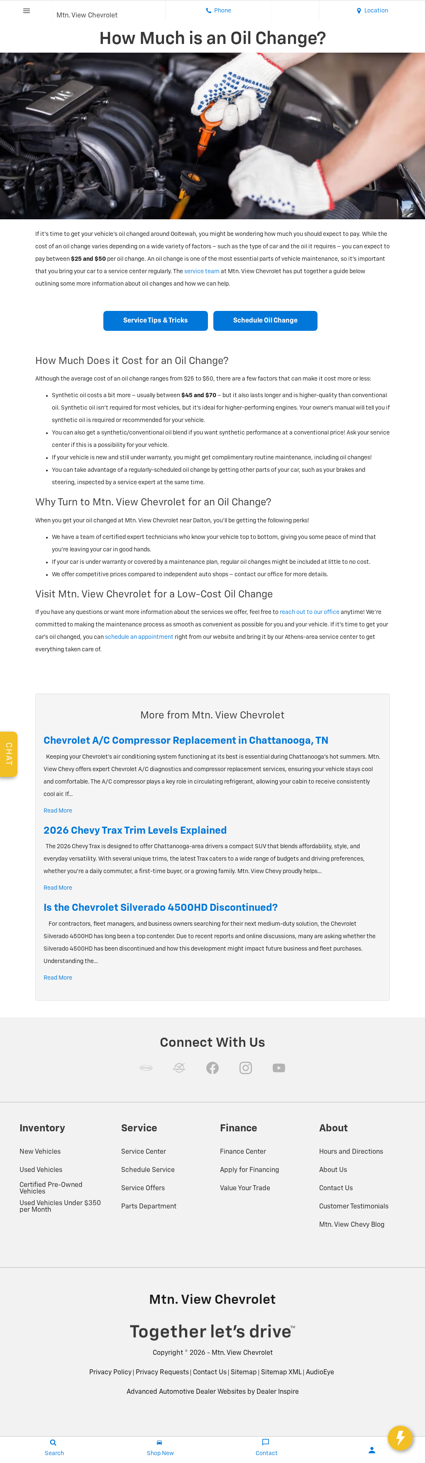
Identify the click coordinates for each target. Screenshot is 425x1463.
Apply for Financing (249, 1170)
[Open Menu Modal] (26, 10)
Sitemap (244, 1372)
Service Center (143, 1152)
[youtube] (279, 1068)
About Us (333, 1170)
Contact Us (336, 1188)
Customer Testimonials (353, 1206)
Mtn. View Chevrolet (242, 1353)
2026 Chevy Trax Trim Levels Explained (135, 831)
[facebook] (212, 1068)
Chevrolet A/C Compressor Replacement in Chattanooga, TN (186, 741)
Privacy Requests (162, 1372)
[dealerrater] (179, 1068)
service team (202, 271)
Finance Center (243, 1152)
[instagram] (246, 1068)
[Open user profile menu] (372, 1450)
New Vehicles (40, 1152)
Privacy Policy (110, 1372)
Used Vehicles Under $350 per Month (60, 1206)
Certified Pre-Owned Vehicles (51, 1188)
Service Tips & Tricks (155, 321)
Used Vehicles (41, 1170)
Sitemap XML (281, 1372)
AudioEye (320, 1372)
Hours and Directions (351, 1152)
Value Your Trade (245, 1188)
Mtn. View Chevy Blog (352, 1225)
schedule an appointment (139, 637)
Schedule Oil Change (265, 321)
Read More (58, 811)
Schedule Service (148, 1170)
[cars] (146, 1068)
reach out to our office (310, 612)
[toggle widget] (400, 1438)
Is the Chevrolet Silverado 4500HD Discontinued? (161, 908)
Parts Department (148, 1206)
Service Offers (143, 1188)
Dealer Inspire (277, 1392)
